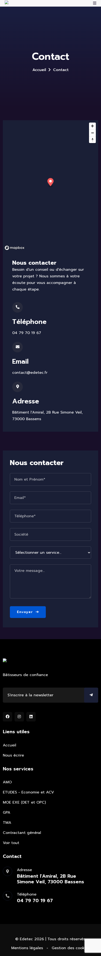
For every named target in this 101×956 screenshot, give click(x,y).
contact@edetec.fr (29, 372)
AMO (7, 782)
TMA (7, 822)
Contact (61, 70)
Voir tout (11, 843)
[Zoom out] (92, 132)
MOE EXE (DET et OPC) (24, 802)
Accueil (39, 70)
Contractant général (22, 833)
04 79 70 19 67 (26, 333)
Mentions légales (27, 948)
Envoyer (26, 611)
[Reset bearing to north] (92, 139)
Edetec (26, 939)
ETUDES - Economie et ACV (28, 792)
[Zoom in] (92, 126)
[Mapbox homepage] (14, 248)
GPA (6, 812)
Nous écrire (13, 755)
